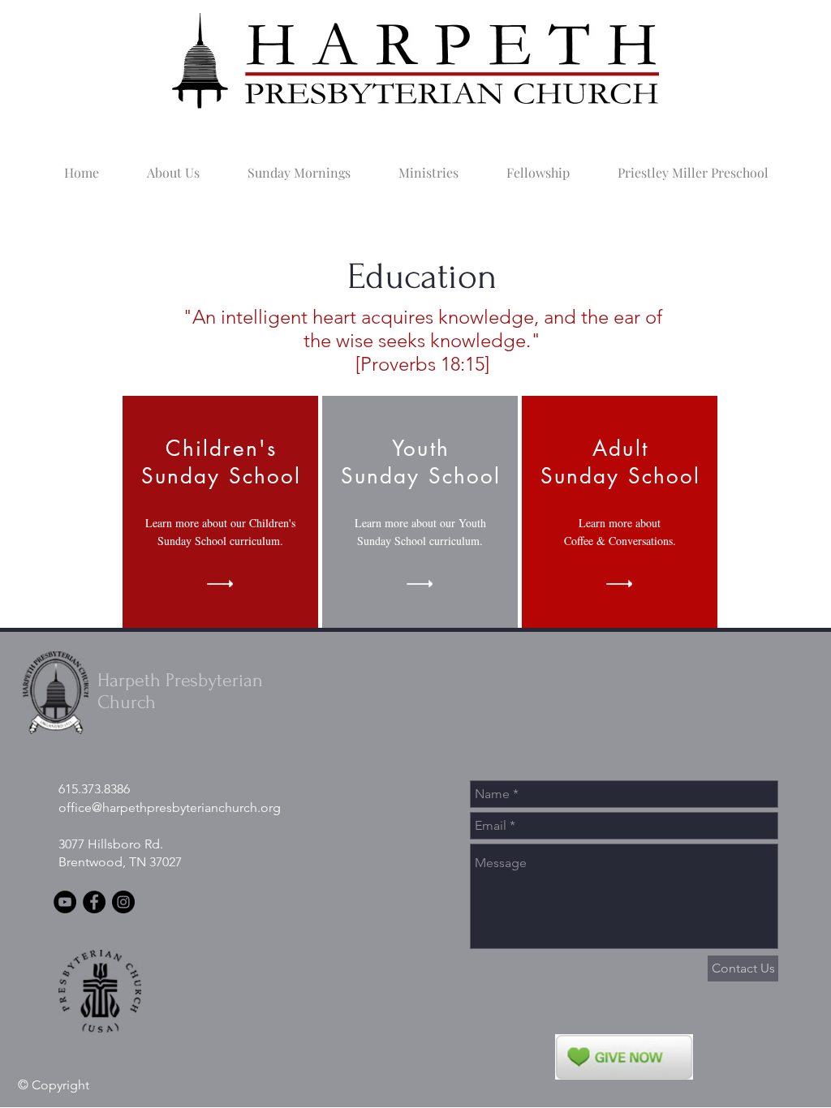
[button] (173, 165)
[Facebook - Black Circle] (94, 902)
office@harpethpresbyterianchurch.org (169, 807)
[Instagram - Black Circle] (123, 902)
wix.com (383, 1070)
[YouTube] (65, 902)
